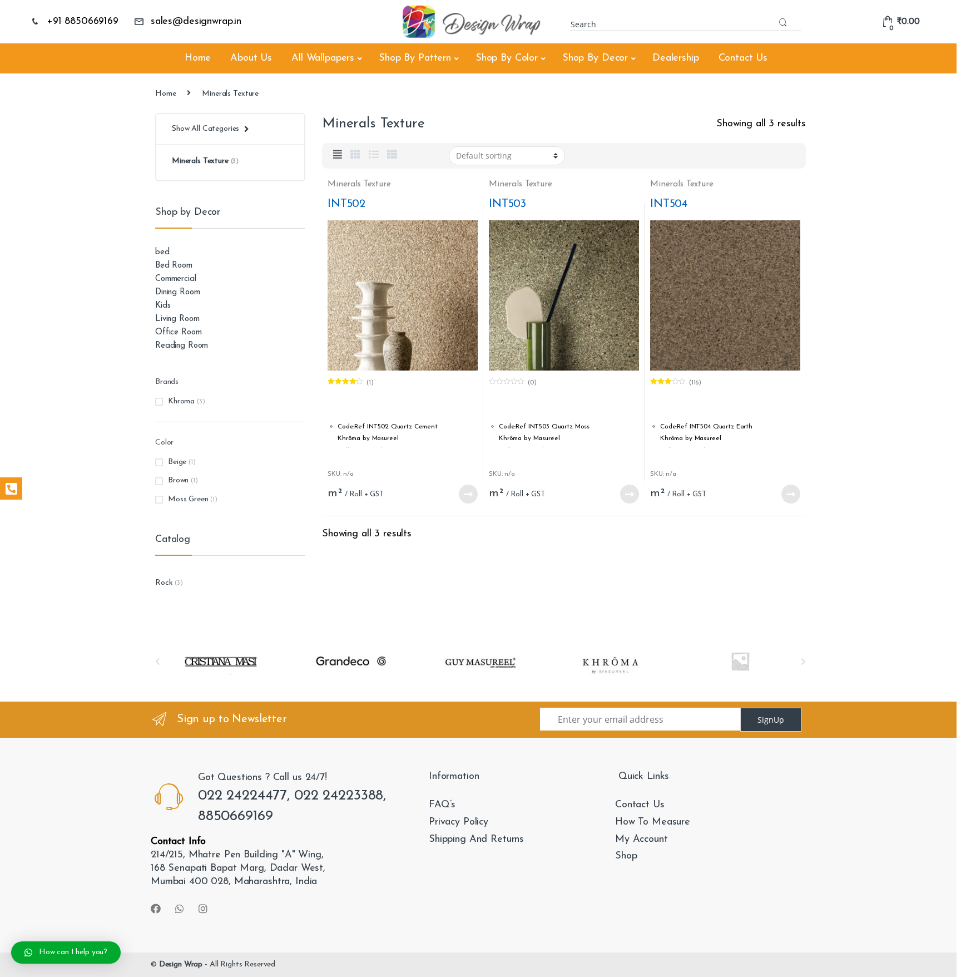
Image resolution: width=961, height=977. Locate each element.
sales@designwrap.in (196, 22)
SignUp (770, 719)
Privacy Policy (458, 822)
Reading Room (181, 346)
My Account (641, 840)
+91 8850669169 (82, 22)
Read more (468, 494)
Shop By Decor (595, 58)
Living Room (177, 319)
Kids (162, 306)
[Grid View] (355, 156)
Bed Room (173, 265)
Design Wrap (180, 964)
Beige (177, 462)
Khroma (181, 401)
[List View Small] (392, 156)
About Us (251, 58)
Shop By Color (506, 58)
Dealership (675, 58)
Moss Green (188, 499)
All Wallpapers (322, 58)
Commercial (175, 279)
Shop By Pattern (415, 58)
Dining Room (177, 292)
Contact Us (743, 58)
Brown (178, 480)
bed (162, 252)
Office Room (178, 332)
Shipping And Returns (476, 840)
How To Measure (652, 822)
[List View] (374, 156)
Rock (163, 583)
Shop (626, 856)
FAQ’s (442, 805)
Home (198, 58)
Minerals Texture (359, 184)
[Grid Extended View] (337, 156)
